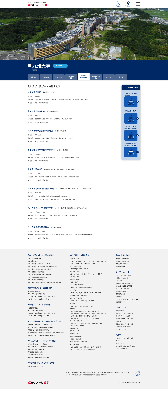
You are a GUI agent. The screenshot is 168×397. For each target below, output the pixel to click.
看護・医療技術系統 (76, 336)
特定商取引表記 (120, 294)
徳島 (36, 280)
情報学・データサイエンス (78, 301)
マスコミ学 (98, 293)
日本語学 (79, 269)
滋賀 (33, 274)
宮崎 (43, 282)
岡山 (36, 277)
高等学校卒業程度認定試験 (36, 349)
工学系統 (72, 309)
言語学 (86, 269)
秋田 (42, 264)
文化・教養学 (86, 263)
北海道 (30, 261)
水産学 (82, 326)
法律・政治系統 (74, 279)
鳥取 (33, 277)
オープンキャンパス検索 (123, 316)
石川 (46, 269)
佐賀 (46, 282)
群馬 (39, 266)
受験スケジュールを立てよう (124, 324)
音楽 (78, 277)
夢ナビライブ (120, 343)
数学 (72, 306)
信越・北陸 (31, 269)
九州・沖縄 (31, 282)
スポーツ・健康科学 (89, 349)
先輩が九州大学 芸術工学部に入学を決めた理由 (130, 127)
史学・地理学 (88, 261)
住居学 (92, 347)
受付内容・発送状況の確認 (124, 286)
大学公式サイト (60, 66)
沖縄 (60, 282)
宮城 (39, 264)
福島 (48, 264)
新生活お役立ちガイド (122, 329)
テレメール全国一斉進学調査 (124, 338)
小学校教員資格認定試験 (35, 355)
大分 (40, 282)
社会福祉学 (79, 293)
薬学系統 (72, 334)
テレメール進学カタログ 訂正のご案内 (127, 299)
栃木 (36, 266)
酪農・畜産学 (74, 326)
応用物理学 (80, 316)
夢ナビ (118, 341)
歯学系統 (72, 331)
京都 (36, 274)
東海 (29, 272)
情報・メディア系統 (76, 298)
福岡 (37, 282)
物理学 (77, 306)
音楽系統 (72, 277)
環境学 (86, 293)
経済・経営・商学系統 (77, 285)
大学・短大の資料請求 (34, 258)
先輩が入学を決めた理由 (123, 327)
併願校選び (119, 321)
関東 (29, 266)
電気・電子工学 (75, 314)
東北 (29, 264)
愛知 (39, 272)
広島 (42, 277)
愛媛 (39, 280)
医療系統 (72, 328)
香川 (33, 280)
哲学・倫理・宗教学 (99, 261)
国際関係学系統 (74, 295)
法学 (72, 282)
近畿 (29, 274)
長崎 (49, 282)
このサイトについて (122, 281)
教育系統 (72, 271)
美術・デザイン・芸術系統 (78, 274)
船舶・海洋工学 (96, 318)
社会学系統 (73, 290)
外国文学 (79, 261)
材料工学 (73, 316)
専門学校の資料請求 (34, 291)
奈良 (45, 274)
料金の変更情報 (120, 266)
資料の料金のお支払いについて (125, 283)
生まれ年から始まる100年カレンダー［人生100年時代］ (127, 347)
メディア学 (90, 301)
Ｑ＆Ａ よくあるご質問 (123, 275)
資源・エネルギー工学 (77, 318)
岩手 (36, 264)
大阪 (39, 274)
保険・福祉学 (85, 341)
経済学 (72, 287)
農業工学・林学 (85, 323)
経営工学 (87, 318)
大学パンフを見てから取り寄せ (125, 313)
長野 (40, 269)
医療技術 (78, 339)
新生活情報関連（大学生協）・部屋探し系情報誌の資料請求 (46, 333)
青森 (33, 264)
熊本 (52, 282)
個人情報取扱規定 (121, 291)
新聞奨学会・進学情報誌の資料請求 (38, 330)
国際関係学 (84, 295)
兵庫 (42, 274)
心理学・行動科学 (76, 263)
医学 (78, 328)
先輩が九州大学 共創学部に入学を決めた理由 (130, 144)
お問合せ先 (119, 297)
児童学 (87, 347)
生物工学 (94, 316)
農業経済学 (95, 323)
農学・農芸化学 (75, 323)
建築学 (93, 314)
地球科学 (92, 306)
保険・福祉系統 (74, 342)
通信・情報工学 (85, 314)
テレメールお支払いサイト (124, 289)
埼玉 (42, 266)
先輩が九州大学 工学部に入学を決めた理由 (130, 111)
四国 (29, 280)
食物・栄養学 (74, 347)
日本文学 (73, 261)
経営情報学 (88, 287)
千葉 (45, 266)
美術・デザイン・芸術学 (95, 274)
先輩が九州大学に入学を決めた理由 (130, 94)
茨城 (33, 266)
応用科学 (87, 316)
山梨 (55, 266)
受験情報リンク (120, 302)
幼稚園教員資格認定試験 (35, 352)
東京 (48, 266)
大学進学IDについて (122, 278)
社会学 (72, 293)
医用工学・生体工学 (93, 311)
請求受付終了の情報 (122, 264)
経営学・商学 (80, 287)
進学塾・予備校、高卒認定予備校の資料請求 (41, 335)
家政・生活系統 (74, 344)
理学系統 (72, 303)
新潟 (37, 269)
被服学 (82, 347)
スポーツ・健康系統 (76, 350)
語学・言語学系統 (75, 266)
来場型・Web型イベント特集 (124, 319)
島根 (39, 277)
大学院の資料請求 (33, 308)
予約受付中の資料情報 (122, 258)
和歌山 (49, 274)
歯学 (78, 331)
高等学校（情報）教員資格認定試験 (38, 357)
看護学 (72, 339)
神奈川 (52, 266)
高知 (42, 280)
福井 (49, 269)
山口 (45, 277)
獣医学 (101, 323)
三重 (42, 272)
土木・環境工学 (101, 314)
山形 (45, 264)
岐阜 (36, 272)
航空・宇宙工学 (81, 311)
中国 (29, 277)
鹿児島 (56, 282)
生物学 (86, 306)
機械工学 (73, 311)
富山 (43, 269)
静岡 (33, 272)
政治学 (77, 282)
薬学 (78, 333)
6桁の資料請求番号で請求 (35, 366)
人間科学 (94, 263)
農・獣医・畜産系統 (76, 321)
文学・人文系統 (74, 258)
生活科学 (98, 347)
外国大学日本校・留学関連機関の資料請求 (40, 327)
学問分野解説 (120, 311)
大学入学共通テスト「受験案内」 (38, 344)
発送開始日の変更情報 (122, 261)
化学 (81, 306)
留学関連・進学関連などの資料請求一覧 (40, 325)
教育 (78, 271)
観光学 (91, 293)
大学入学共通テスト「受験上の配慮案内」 (40, 347)
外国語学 (73, 269)
